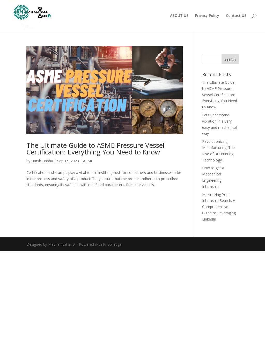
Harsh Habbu (42, 160)
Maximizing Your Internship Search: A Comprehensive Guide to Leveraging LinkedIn (219, 207)
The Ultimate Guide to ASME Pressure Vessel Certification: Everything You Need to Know (95, 148)
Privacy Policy (207, 16)
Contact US (236, 16)
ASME (88, 160)
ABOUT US (179, 16)
